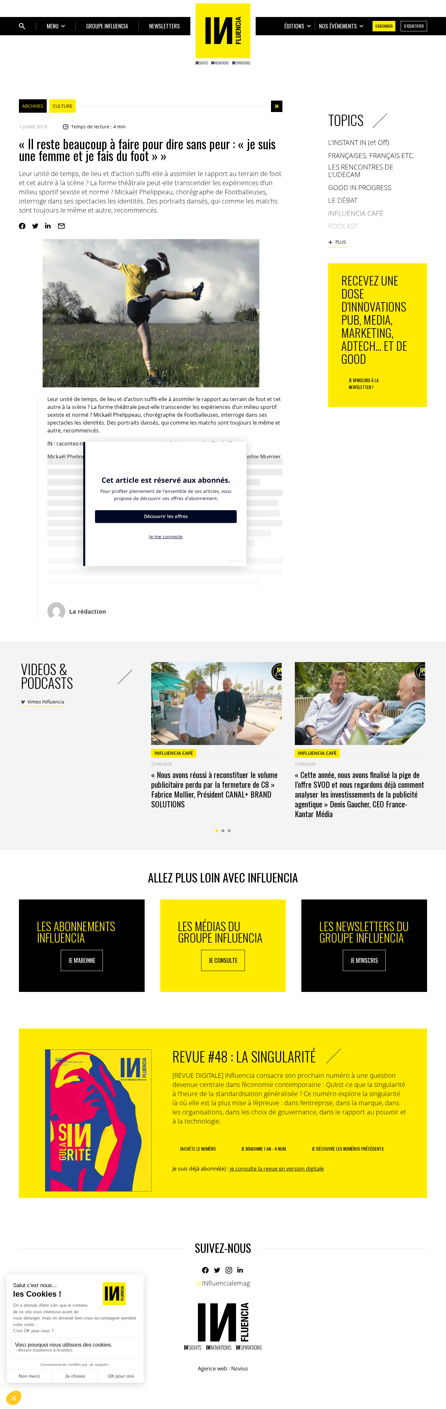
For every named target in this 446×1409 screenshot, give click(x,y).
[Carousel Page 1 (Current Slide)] (216, 830)
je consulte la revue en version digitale (277, 1168)
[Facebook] (22, 226)
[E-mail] (61, 226)
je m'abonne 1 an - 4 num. (264, 1148)
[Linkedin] (48, 226)
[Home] (223, 34)
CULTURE (62, 106)
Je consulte (223, 960)
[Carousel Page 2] (223, 830)
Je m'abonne (81, 960)
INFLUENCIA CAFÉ (173, 753)
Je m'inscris (364, 960)
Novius (239, 1368)
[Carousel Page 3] (229, 830)
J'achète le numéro (198, 1148)
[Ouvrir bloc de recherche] (22, 26)
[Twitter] (35, 226)
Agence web (212, 1368)
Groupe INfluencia (107, 26)
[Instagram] (229, 1270)
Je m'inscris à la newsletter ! (364, 383)
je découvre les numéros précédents (348, 1148)
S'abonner (384, 26)
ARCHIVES (32, 106)
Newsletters (164, 26)
